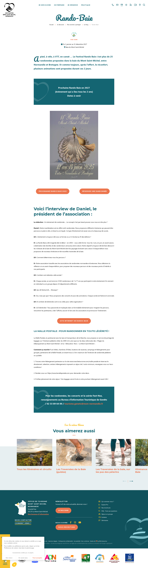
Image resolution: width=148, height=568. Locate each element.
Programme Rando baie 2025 (53, 191)
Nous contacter (23, 520)
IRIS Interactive (103, 541)
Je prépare (59, 5)
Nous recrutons (66, 527)
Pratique (85, 5)
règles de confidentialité (77, 543)
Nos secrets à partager (74, 24)
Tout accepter (37, 558)
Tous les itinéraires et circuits (34, 469)
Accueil (51, 24)
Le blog (86, 24)
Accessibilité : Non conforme (81, 541)
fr (122, 5)
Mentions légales (52, 541)
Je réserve (73, 5)
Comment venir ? (23, 523)
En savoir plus (23, 558)
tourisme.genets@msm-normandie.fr (83, 403)
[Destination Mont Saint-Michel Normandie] (9, 10)
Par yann (74, 39)
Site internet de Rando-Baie (74, 321)
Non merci (9, 558)
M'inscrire (63, 510)
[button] (14, 564)
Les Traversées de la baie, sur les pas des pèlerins (113, 470)
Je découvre (45, 5)
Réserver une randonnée (94, 191)
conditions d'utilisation (93, 543)
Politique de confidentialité (65, 541)
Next (131, 481)
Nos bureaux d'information (38, 514)
